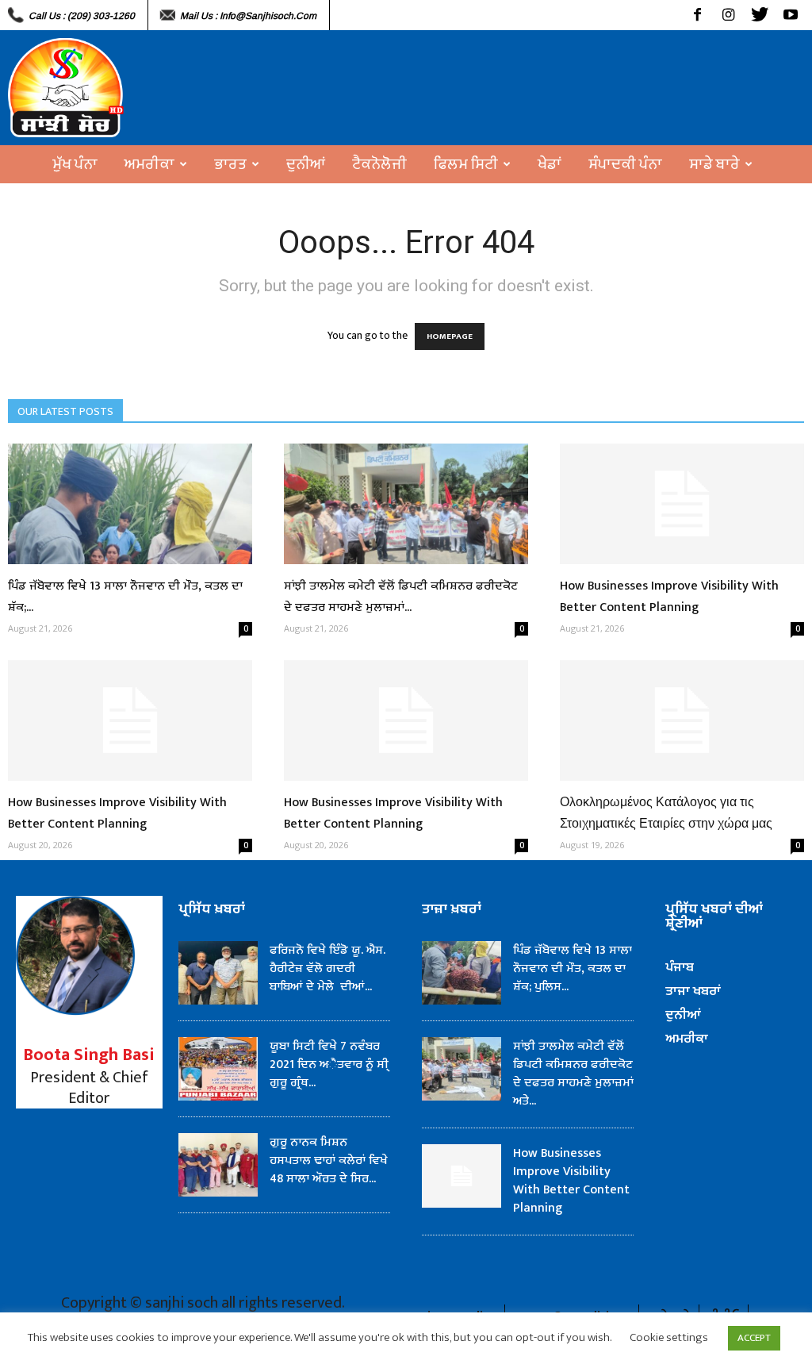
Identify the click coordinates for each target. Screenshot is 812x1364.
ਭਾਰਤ (230, 164)
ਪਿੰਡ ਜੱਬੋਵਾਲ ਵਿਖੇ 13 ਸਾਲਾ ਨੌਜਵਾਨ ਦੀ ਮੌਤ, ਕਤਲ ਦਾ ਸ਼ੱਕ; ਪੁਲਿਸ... (572, 968)
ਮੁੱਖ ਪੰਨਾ (75, 164)
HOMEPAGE (450, 336)
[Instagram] (728, 15)
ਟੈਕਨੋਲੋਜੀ (379, 164)
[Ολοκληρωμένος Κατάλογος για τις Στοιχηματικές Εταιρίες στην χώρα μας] (682, 720)
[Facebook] (697, 15)
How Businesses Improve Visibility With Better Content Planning (669, 596)
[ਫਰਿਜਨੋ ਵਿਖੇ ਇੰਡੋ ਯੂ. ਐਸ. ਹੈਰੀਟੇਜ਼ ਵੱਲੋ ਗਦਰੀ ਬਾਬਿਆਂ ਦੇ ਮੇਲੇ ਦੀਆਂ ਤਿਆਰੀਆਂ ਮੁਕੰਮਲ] (218, 973)
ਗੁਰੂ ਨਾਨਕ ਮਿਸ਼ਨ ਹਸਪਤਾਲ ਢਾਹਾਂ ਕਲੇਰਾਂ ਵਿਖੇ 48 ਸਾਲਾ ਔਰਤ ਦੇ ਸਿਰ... (329, 1160)
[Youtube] (790, 15)
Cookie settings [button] (669, 1337)
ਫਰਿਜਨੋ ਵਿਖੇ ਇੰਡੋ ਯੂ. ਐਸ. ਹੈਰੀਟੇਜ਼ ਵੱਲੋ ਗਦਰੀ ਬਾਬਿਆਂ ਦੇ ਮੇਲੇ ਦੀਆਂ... (327, 968)
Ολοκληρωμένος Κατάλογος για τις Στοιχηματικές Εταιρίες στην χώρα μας (666, 813)
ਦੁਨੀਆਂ (305, 164)
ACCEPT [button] (754, 1338)
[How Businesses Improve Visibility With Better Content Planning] (682, 504)
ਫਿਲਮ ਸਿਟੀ (466, 164)
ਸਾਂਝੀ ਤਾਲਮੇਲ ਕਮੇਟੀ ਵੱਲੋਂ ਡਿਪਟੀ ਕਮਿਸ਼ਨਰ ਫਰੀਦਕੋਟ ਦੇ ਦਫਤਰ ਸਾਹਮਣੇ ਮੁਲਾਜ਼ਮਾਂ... (401, 596)
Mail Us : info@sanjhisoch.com (248, 15)
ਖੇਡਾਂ (549, 164)
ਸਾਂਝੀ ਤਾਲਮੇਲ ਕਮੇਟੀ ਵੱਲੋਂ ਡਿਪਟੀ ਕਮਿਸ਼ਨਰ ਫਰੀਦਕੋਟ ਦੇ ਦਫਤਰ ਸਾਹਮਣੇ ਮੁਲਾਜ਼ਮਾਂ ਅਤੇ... (573, 1073)
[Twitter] (759, 15)
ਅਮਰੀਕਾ (149, 164)
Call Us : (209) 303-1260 (82, 15)
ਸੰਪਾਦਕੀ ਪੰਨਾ (625, 164)
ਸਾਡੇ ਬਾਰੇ (714, 164)
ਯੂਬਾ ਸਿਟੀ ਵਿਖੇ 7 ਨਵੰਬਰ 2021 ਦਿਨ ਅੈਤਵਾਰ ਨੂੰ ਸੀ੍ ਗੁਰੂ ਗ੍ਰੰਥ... (329, 1064)
